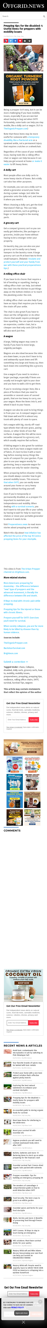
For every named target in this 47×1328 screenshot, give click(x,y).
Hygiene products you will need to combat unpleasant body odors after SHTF (27, 1142)
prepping (23, 676)
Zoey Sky (20, 36)
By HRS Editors (27, 1058)
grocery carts (30, 670)
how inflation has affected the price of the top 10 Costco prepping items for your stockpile (22, 536)
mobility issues (22, 673)
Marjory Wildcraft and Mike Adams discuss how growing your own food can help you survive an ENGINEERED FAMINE (28, 1254)
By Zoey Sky (26, 1105)
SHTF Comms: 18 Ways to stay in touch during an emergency (26, 1231)
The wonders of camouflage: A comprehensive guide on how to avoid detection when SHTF (26, 1187)
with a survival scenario (22, 506)
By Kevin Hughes (27, 1260)
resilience (8, 679)
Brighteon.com (11, 653)
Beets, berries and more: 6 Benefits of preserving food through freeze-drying (28, 1220)
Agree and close (22, 1313)
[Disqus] (23, 867)
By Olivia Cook (27, 1125)
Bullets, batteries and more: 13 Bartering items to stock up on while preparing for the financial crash (28, 1155)
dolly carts (18, 670)
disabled (8, 670)
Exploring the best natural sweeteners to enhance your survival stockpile (25, 1087)
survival (7, 683)
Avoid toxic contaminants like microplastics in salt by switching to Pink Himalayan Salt (28, 1052)
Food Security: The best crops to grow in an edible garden (26, 1199)
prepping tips (35, 676)
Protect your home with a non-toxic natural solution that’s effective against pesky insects (27, 1075)
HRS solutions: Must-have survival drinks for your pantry (27, 1242)
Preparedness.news (18, 524)
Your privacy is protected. (14, 727)
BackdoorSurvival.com (14, 648)
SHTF (36, 679)
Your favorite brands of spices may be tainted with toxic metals (27, 1064)
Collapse (30, 667)
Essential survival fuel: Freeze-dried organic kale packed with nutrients (28, 1166)
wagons (29, 683)
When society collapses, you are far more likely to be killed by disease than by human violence (23, 629)
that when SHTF (11, 482)
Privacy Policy (17, 1307)
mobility (10, 673)
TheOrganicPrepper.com (15, 128)
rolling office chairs (23, 679)
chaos (22, 667)
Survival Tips (18, 683)
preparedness (10, 676)
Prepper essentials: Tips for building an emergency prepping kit (28, 1176)
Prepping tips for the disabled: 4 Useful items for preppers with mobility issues (26, 1100)
